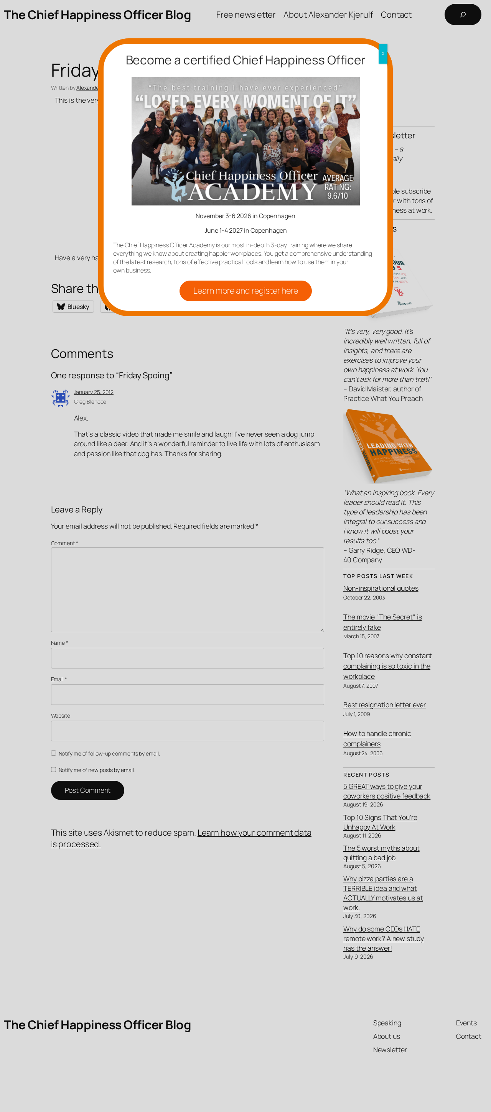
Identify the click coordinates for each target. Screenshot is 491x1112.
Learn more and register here (245, 290)
